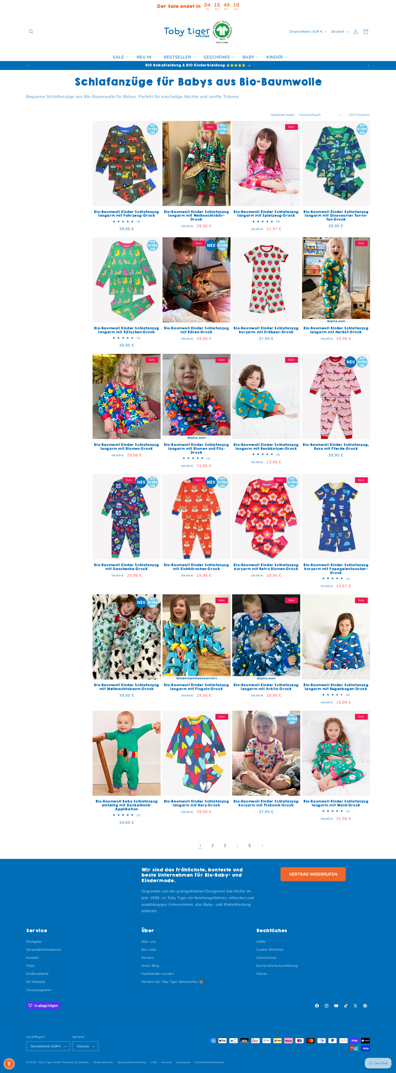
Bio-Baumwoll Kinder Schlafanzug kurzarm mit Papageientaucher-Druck (335, 569)
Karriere (147, 958)
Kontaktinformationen (209, 1062)
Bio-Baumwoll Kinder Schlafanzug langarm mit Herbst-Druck (335, 330)
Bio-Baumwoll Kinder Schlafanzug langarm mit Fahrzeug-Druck (126, 214)
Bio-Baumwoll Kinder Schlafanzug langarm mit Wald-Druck (335, 804)
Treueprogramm (38, 990)
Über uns (148, 941)
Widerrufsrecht (103, 1062)
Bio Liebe (148, 949)
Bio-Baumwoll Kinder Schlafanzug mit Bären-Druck (196, 330)
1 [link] (200, 845)
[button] (31, 32)
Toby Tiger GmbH (49, 1062)
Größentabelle (37, 974)
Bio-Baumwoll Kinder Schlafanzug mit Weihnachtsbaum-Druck (126, 687)
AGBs (260, 941)
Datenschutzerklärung (132, 1062)
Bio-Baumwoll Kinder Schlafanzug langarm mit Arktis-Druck (266, 687)
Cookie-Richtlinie (269, 949)
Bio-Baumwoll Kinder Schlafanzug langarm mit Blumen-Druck (126, 446)
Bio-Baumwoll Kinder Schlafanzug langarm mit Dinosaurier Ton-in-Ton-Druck (335, 216)
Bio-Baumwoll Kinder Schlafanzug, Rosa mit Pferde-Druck (336, 446)
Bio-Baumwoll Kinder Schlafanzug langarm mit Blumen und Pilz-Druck (196, 448)
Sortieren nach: (283, 115)
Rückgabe (34, 941)
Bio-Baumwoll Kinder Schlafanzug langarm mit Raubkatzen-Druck (266, 446)
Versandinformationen (43, 949)
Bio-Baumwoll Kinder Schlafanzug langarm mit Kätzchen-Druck (126, 330)
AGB (154, 1062)
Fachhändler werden (157, 974)
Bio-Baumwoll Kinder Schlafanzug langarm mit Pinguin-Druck (196, 687)
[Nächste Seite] (262, 846)
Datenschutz (266, 958)
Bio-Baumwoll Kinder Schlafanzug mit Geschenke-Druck (126, 567)
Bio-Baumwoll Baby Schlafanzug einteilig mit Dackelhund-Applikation (127, 805)
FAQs (30, 966)
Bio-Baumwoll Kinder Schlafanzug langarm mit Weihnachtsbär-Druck (196, 216)
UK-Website (35, 982)
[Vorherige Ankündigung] (28, 65)
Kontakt (32, 958)
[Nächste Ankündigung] (368, 65)
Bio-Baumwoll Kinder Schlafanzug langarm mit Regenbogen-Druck (335, 687)
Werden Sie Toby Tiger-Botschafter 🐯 (172, 982)
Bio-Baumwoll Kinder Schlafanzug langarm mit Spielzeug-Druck (266, 214)
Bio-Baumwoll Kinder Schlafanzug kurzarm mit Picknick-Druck (266, 804)
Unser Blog (150, 966)
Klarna (261, 974)
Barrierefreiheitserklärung (277, 966)
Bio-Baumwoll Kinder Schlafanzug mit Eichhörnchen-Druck (196, 567)
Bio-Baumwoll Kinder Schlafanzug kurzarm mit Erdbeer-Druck (266, 330)
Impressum (183, 1062)
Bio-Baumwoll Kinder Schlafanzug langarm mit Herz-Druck (196, 804)
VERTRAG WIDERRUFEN (313, 874)
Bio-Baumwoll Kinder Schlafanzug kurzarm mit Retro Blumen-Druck (266, 567)
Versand (166, 1062)
